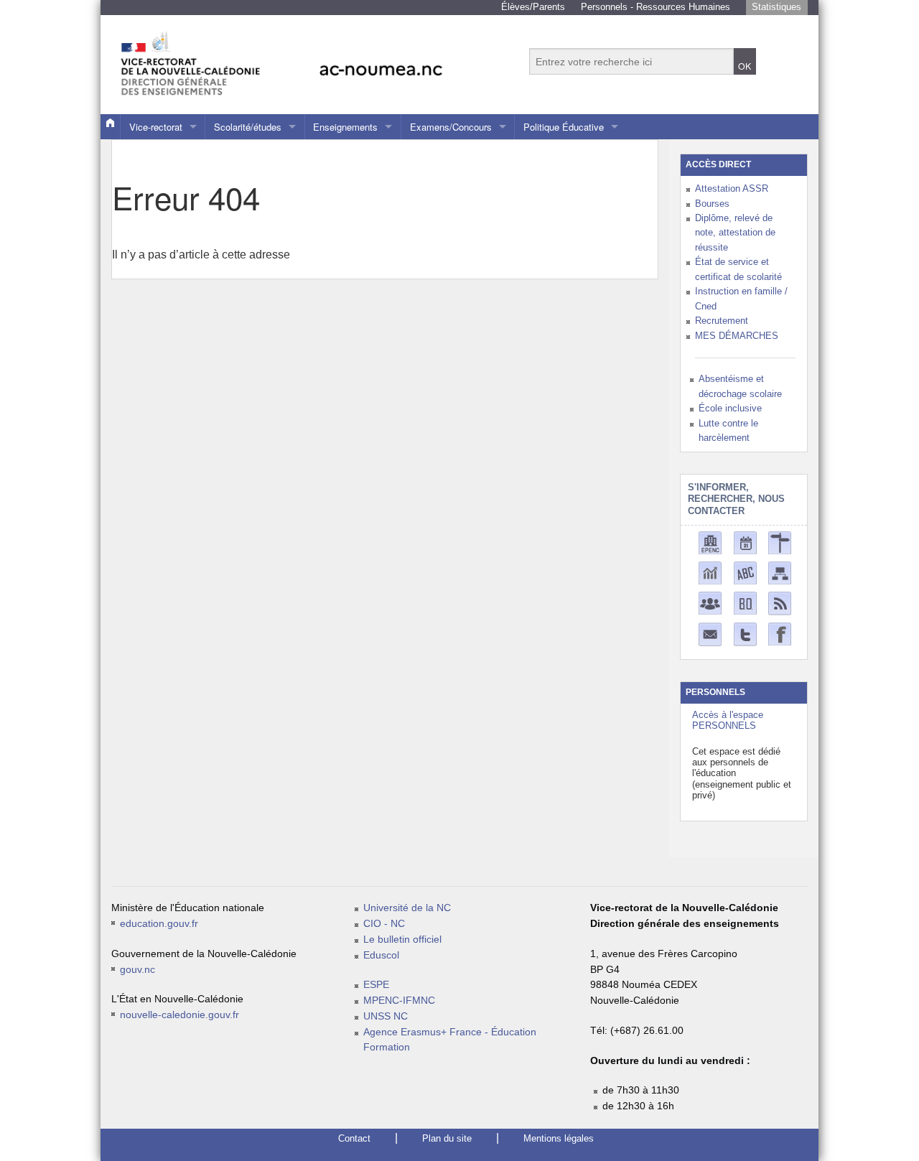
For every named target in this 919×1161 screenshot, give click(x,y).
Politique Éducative (563, 127)
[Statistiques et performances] (710, 572)
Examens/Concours (451, 127)
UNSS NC (385, 1016)
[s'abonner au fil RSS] (779, 603)
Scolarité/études (247, 127)
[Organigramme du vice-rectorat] (779, 572)
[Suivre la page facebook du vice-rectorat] (779, 633)
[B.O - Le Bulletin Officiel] (745, 602)
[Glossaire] (745, 572)
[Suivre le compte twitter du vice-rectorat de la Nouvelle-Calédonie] (745, 634)
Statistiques (776, 6)
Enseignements (345, 127)
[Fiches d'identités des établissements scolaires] (710, 542)
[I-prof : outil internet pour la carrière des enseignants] (710, 602)
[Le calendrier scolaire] (745, 542)
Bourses (712, 203)
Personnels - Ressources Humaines (655, 6)
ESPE (376, 984)
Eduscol (381, 955)
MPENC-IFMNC (399, 1000)
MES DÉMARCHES (736, 335)
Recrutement (721, 320)
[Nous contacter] (710, 634)
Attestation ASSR (731, 188)
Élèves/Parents (533, 6)
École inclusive (730, 408)
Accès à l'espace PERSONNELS (727, 720)
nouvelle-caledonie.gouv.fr (179, 1015)
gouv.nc (137, 969)
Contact (354, 1138)
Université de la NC (407, 908)
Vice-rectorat (155, 127)
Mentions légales (558, 1138)
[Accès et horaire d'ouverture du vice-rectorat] (779, 542)
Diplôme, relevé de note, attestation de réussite (735, 233)
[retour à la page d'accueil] (312, 57)
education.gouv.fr (159, 923)
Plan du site (447, 1138)
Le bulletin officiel (402, 939)
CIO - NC (384, 923)
